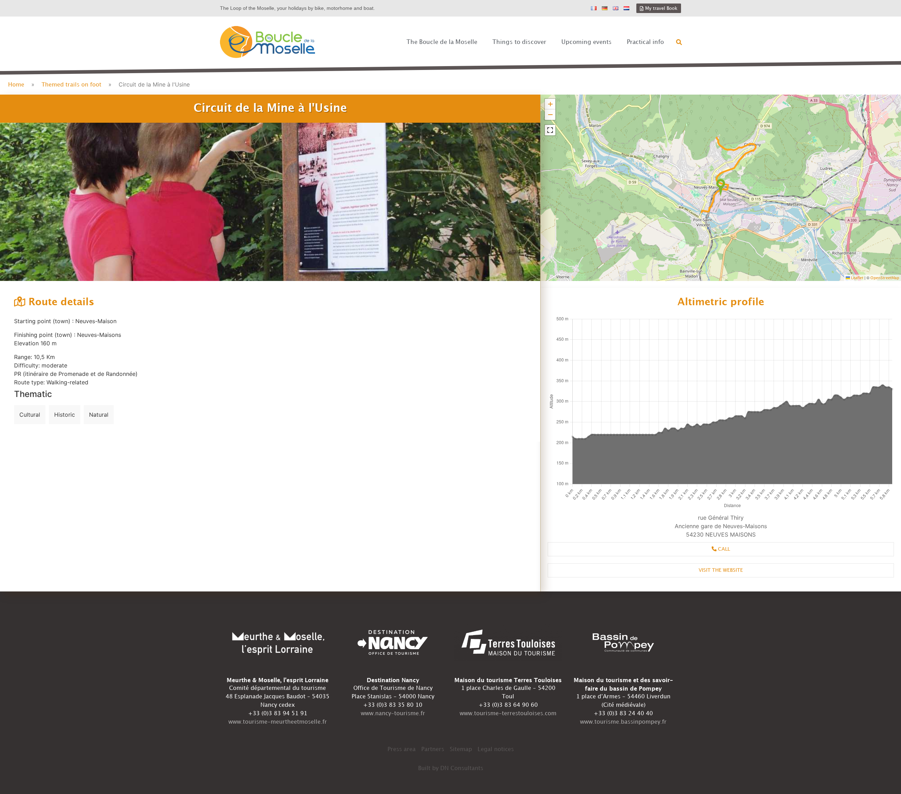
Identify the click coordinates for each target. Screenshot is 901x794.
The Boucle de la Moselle (442, 42)
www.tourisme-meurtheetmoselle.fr (277, 722)
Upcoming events (586, 42)
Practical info (645, 42)
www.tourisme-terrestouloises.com (508, 713)
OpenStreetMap (884, 278)
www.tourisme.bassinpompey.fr (623, 722)
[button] (679, 42)
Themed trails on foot (71, 85)
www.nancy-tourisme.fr (393, 713)
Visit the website (721, 570)
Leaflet (856, 278)
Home (16, 85)
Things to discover (519, 42)
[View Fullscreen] (550, 130)
